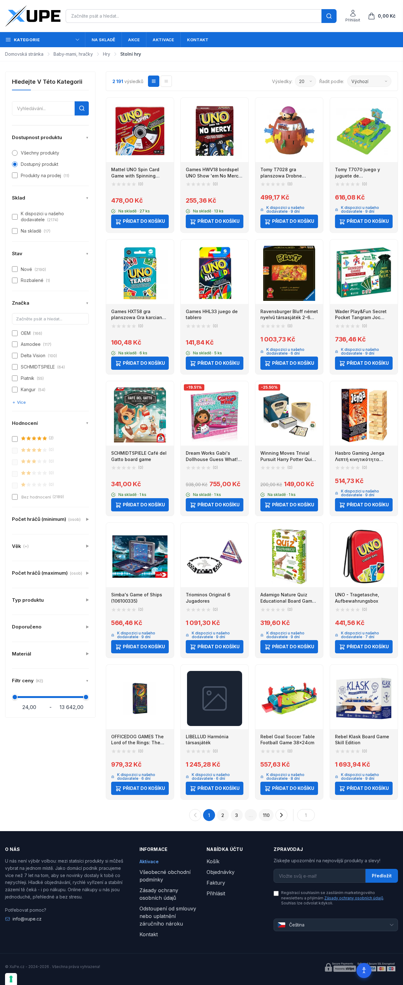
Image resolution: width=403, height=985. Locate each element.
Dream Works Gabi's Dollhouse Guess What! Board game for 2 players (213, 459)
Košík (213, 861)
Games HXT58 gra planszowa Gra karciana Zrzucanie (138, 317)
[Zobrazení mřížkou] (153, 81)
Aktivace (163, 39)
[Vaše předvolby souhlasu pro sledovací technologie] (11, 979)
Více (21, 402)
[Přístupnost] (364, 970)
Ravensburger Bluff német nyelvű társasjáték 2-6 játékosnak (289, 317)
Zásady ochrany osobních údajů (353, 898)
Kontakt (197, 39)
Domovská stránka (24, 54)
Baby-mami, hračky (73, 54)
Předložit (382, 875)
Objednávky (221, 872)
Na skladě (103, 39)
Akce (134, 39)
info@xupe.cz (27, 918)
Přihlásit (216, 893)
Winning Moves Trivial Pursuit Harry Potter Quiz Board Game (287, 459)
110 (266, 815)
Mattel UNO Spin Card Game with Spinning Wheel (135, 175)
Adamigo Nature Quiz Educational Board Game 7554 (287, 601)
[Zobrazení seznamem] (166, 81)
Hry (106, 54)
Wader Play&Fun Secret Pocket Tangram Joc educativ (361, 317)
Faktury (216, 883)
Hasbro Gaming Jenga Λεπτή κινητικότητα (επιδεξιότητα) (359, 459)
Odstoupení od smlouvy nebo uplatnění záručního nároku (167, 916)
